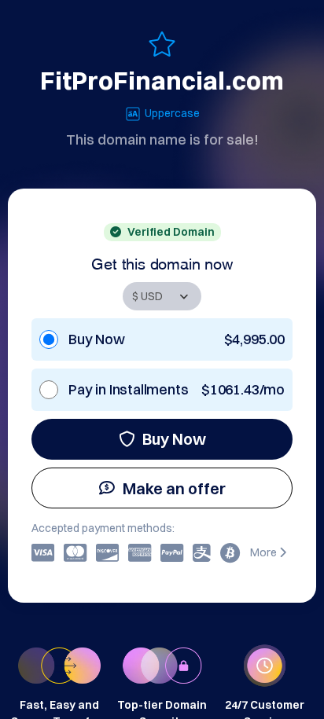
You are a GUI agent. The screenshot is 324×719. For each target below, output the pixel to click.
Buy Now (174, 439)
